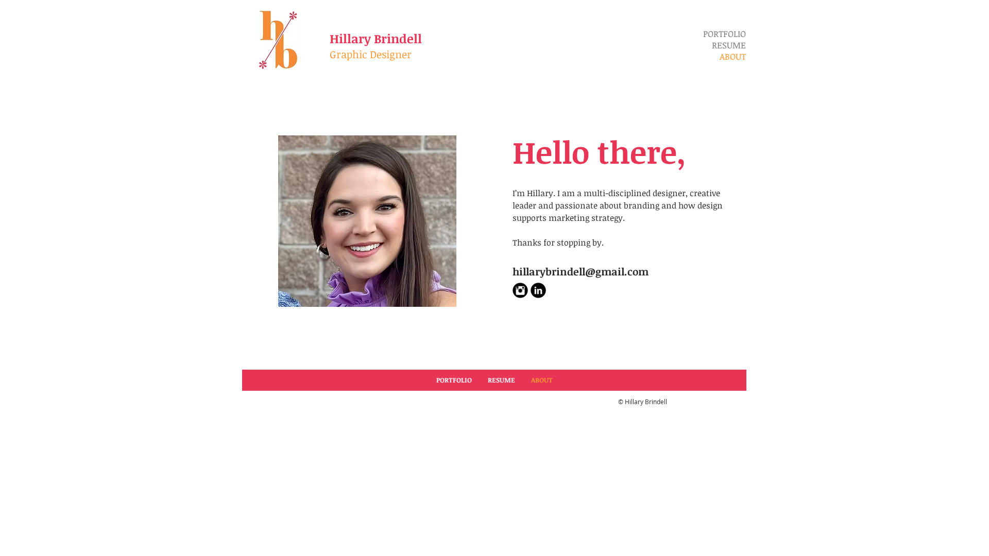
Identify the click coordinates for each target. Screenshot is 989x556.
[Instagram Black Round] (520, 290)
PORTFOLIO (724, 34)
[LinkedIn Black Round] (538, 290)
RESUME (729, 45)
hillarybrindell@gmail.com (581, 271)
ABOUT (733, 56)
